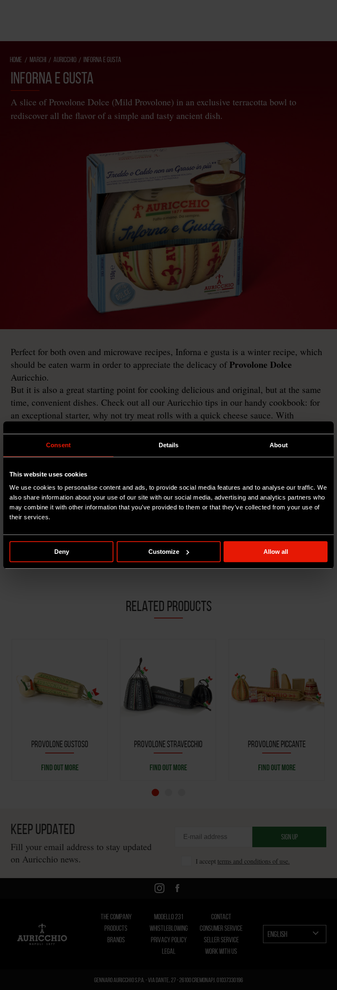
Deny (61, 551)
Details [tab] (169, 445)
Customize (163, 551)
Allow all (275, 551)
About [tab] (279, 445)
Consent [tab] (58, 445)
